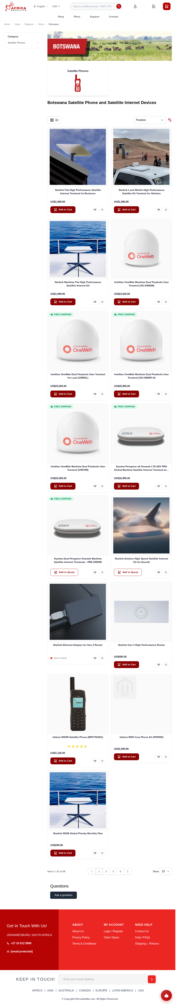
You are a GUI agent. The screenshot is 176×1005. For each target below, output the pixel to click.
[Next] (128, 871)
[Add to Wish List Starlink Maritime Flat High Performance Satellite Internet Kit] (95, 302)
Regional (29, 24)
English (41, 6)
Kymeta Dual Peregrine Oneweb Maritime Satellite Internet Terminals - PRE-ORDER (78, 560)
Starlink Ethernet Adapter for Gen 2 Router (78, 645)
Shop (61, 16)
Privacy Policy (81, 937)
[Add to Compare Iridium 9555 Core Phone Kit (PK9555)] (166, 757)
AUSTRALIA (66, 990)
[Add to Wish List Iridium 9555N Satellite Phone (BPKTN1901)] (95, 761)
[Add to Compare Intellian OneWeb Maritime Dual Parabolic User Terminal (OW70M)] (102, 486)
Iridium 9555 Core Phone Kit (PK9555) (141, 737)
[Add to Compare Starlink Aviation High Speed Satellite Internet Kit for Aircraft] (166, 572)
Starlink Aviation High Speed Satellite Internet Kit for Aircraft (141, 560)
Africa (41, 24)
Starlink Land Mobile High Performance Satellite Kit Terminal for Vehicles (141, 192)
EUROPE (101, 990)
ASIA (50, 990)
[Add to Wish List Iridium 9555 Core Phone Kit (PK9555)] (159, 757)
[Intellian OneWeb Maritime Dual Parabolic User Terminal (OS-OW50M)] (141, 249)
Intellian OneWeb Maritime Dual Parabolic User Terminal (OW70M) (78, 468)
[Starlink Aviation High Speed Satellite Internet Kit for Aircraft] (141, 525)
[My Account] (135, 6)
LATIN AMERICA (122, 990)
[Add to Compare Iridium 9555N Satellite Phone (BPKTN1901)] (102, 761)
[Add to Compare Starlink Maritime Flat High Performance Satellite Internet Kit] (102, 302)
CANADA (85, 990)
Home (7, 24)
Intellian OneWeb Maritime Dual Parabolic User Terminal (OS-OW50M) (141, 284)
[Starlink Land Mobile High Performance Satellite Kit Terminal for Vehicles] (141, 157)
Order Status (111, 937)
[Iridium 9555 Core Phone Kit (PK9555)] (141, 704)
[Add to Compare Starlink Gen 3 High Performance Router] (166, 665)
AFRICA (37, 990)
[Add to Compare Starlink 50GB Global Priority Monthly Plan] (102, 853)
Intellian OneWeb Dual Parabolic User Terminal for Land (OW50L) (78, 376)
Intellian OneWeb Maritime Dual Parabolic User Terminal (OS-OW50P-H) (141, 376)
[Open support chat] (166, 995)
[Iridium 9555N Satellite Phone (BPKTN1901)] (78, 704)
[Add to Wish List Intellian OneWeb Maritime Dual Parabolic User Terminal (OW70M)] (95, 486)
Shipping (140, 943)
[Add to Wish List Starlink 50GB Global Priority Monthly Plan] (95, 853)
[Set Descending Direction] (170, 120)
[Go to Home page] (16, 6)
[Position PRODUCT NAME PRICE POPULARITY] (150, 120)
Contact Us (142, 931)
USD (54, 6)
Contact (113, 16)
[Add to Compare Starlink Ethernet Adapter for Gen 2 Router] (102, 658)
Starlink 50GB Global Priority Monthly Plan (78, 833)
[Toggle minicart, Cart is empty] (166, 6)
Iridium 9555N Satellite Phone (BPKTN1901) (78, 737)
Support (94, 16)
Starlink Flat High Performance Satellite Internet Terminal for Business (78, 192)
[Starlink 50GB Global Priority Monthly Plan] (78, 800)
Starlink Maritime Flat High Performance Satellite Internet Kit (78, 284)
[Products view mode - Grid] (52, 120)
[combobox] (96, 6)
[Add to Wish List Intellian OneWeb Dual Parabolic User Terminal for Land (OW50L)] (95, 394)
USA (141, 990)
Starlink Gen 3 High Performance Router (141, 645)
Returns (154, 943)
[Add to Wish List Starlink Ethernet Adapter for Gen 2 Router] (95, 658)
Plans (77, 16)
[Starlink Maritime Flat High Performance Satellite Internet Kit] (78, 249)
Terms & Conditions (84, 943)
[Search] (118, 6)
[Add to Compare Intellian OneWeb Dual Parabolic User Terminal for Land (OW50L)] (102, 394)
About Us (78, 931)
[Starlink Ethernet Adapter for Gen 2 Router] (78, 612)
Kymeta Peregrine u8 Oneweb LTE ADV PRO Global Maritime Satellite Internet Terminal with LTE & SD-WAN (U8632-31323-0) (141, 468)
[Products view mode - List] (57, 120)
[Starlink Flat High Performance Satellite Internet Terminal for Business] (78, 157)
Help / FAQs (142, 937)
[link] (92, 871)
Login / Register (113, 931)
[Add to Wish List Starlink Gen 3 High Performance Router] (159, 665)
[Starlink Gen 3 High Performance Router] (141, 612)
